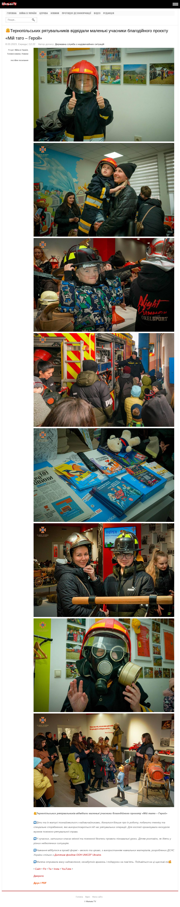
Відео (97, 13)
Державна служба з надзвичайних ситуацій (79, 44)
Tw (50, 868)
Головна (12, 13)
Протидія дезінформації (76, 13)
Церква (43, 13)
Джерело (39, 875)
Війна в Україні (28, 13)
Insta (56, 868)
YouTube (66, 868)
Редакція (108, 13)
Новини (55, 13)
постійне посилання (19, 60)
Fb (44, 868)
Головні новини (14, 54)
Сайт (38, 868)
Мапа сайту (97, 897)
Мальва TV (91, 901)
